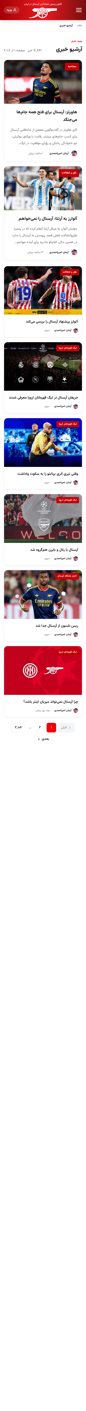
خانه (79, 25)
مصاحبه (72, 67)
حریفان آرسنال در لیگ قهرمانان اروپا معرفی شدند (43, 397)
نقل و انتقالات (69, 173)
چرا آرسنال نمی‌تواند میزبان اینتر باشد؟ (50, 702)
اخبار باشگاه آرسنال (67, 576)
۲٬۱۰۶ (18, 727)
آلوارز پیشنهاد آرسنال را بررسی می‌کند (52, 321)
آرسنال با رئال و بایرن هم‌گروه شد (54, 550)
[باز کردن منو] (78, 10)
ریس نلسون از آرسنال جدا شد (57, 626)
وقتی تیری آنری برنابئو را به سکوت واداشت (47, 474)
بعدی (45, 739)
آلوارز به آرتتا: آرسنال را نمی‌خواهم (48, 219)
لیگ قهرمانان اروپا (68, 348)
